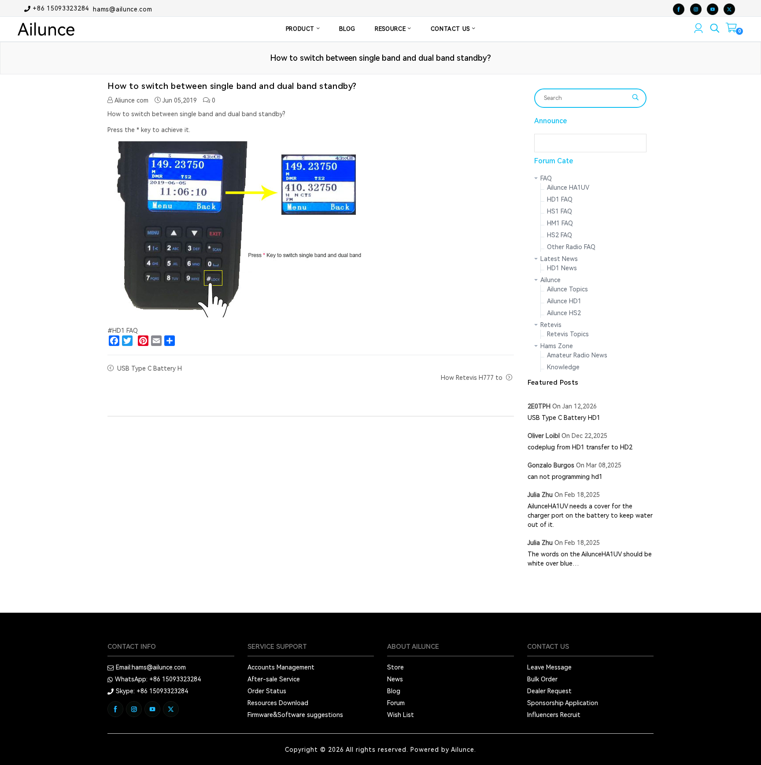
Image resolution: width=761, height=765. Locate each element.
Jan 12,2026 (579, 406)
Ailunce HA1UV (568, 187)
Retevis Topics (568, 334)
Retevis (551, 324)
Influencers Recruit (553, 714)
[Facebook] (114, 340)
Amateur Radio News (577, 355)
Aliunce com (130, 100)
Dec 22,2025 (589, 435)
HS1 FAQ (559, 211)
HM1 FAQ (560, 223)
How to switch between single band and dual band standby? (232, 86)
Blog (393, 691)
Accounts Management (281, 667)
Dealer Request (549, 691)
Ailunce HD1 (564, 301)
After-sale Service (274, 679)
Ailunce (550, 279)
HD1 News (562, 268)
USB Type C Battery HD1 (564, 417)
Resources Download (278, 702)
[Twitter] (127, 340)
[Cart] (731, 29)
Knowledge (563, 367)
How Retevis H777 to (472, 377)
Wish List (400, 714)
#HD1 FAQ (122, 330)
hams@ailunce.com (122, 8)
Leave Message (549, 667)
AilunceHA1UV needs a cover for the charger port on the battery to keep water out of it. (590, 515)
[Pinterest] (143, 340)
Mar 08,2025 (603, 465)
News (395, 679)
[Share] (169, 340)
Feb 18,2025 (582, 494)
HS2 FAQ (559, 235)
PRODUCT (301, 29)
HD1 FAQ (560, 199)
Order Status (267, 691)
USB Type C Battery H (149, 368)
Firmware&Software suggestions (295, 714)
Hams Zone (556, 345)
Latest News (559, 258)
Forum (396, 702)
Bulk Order (542, 679)
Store (395, 667)
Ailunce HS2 (564, 312)
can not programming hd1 (565, 476)
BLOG (347, 29)
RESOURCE (391, 29)
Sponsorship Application (562, 702)
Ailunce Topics (567, 289)
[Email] (156, 340)
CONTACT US (451, 29)
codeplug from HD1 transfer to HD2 (580, 447)
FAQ (546, 178)
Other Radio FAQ (571, 246)
